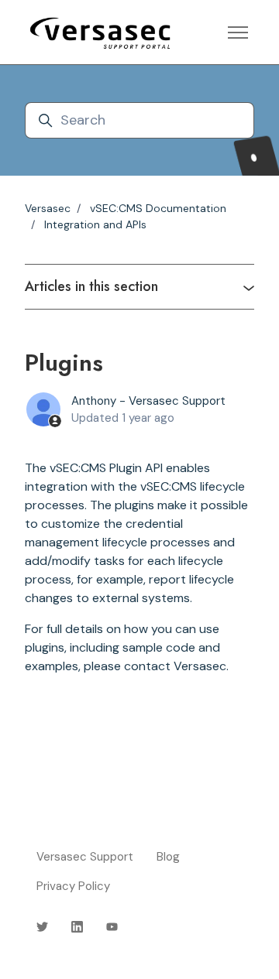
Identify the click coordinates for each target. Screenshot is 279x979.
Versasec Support (84, 856)
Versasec (48, 208)
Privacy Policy (73, 886)
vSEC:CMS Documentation (158, 208)
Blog (168, 856)
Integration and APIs (95, 224)
